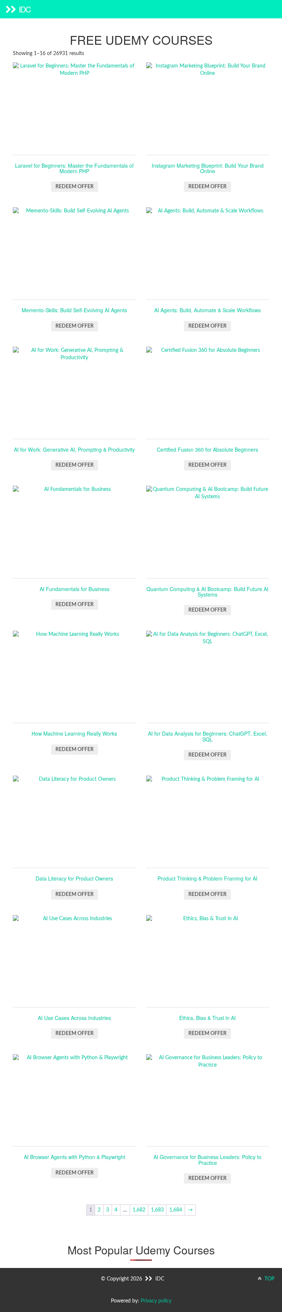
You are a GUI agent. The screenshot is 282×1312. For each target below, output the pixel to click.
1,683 (157, 1210)
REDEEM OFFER (74, 186)
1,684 (175, 1210)
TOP (269, 1279)
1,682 (139, 1210)
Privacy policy (156, 1301)
